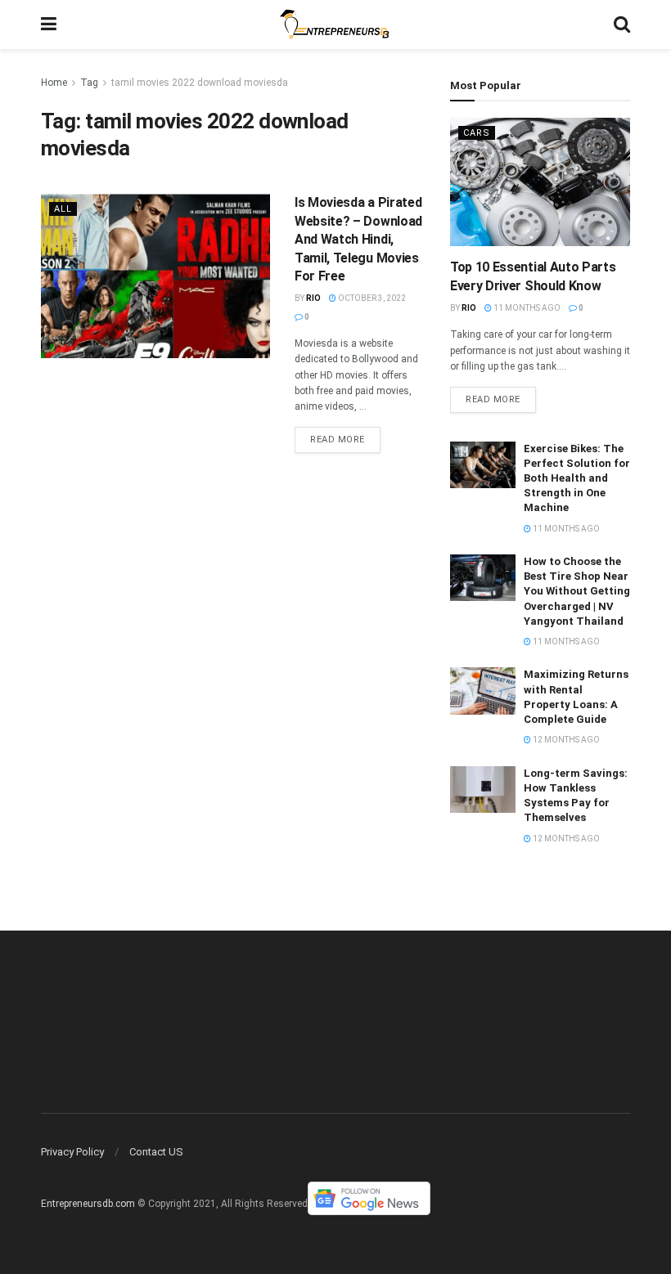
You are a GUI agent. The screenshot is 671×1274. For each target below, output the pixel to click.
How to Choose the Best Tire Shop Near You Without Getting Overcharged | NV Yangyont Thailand (577, 591)
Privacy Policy (72, 1152)
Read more (337, 439)
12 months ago (565, 739)
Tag (89, 82)
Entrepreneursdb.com (88, 1204)
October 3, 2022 (371, 298)
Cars (476, 133)
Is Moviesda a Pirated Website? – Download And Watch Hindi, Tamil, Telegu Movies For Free (358, 239)
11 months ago (526, 307)
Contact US (156, 1152)
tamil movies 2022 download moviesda (199, 82)
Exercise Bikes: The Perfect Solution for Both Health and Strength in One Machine (577, 478)
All (63, 209)
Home (54, 82)
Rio (313, 298)
